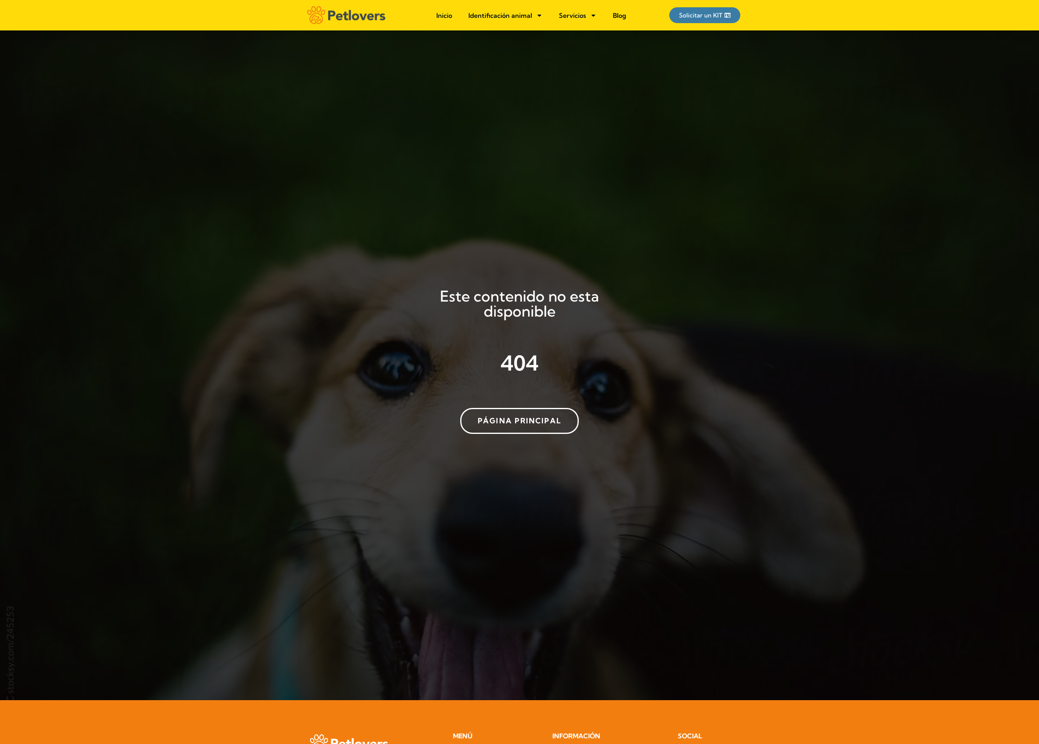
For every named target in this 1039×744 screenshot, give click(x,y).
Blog (619, 15)
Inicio (444, 15)
